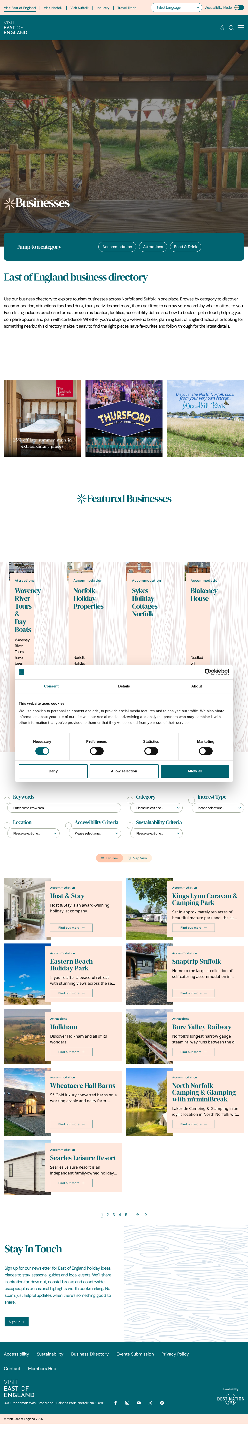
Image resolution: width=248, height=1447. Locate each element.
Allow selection (124, 771)
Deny (53, 771)
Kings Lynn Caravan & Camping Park (205, 899)
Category (145, 797)
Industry (103, 8)
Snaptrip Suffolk (196, 961)
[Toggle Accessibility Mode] (239, 7)
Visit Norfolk (53, 8)
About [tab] (196, 686)
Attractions (153, 246)
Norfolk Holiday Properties (88, 598)
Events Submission (135, 1354)
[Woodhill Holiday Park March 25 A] (205, 418)
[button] (241, 28)
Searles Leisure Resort (83, 1158)
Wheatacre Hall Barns (82, 1086)
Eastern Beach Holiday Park (71, 964)
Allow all (194, 771)
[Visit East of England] (15, 27)
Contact (12, 1368)
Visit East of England (20, 8)
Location (22, 822)
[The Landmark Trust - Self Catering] (42, 418)
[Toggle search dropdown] (231, 27)
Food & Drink (185, 246)
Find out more (69, 927)
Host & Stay (67, 896)
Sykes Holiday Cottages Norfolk (144, 602)
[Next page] (137, 1214)
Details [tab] (124, 686)
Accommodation (117, 246)
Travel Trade (127, 8)
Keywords (23, 797)
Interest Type (212, 797)
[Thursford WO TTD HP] (123, 418)
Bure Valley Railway (202, 1027)
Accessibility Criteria (96, 822)
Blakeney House (204, 594)
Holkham (63, 1027)
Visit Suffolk (79, 8)
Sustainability (50, 1354)
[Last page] (146, 1214)
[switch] (97, 751)
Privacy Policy (175, 1354)
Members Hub (42, 1368)
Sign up (15, 1322)
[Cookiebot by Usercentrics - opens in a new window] (208, 672)
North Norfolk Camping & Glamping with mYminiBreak (204, 1092)
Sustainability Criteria (159, 822)
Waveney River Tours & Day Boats (28, 610)
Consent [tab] (51, 686)
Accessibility (16, 1354)
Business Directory (90, 1354)
